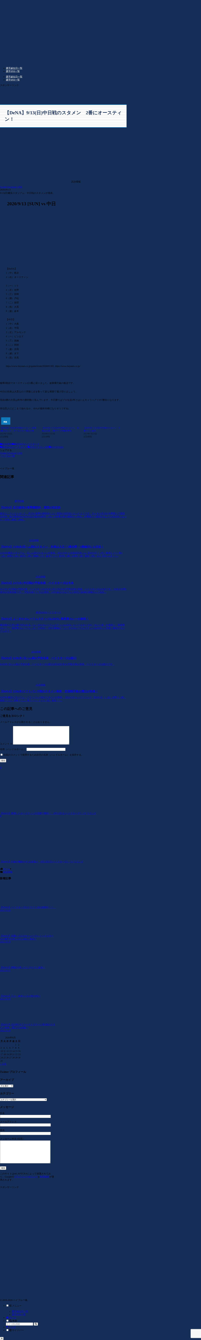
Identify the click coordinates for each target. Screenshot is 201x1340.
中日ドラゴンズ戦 (39, 447)
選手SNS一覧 (19, 1314)
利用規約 (44, 1176)
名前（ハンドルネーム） (13, 749)
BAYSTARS (57, 447)
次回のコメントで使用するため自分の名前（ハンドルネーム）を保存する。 (44, 755)
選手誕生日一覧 (20, 1311)
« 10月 (3, 1064)
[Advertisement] (63, 93)
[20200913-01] (63, 262)
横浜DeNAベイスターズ (26, 444)
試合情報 (7, 444)
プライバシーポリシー (26, 1176)
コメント (6, 743)
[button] (36, 1324)
